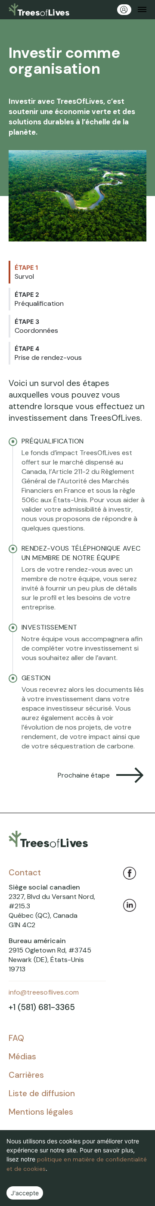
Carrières (26, 1075)
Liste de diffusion (42, 1093)
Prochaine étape (84, 775)
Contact (25, 872)
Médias (22, 1056)
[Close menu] (142, 9)
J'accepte (25, 1193)
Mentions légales (41, 1112)
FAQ (16, 1038)
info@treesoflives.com (44, 992)
